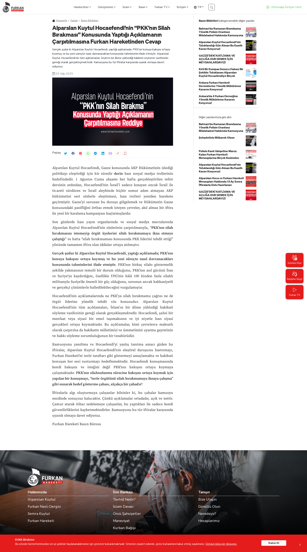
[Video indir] (125, 153)
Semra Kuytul (39, 513)
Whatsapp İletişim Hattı (286, 7)
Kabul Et (273, 543)
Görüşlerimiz (105, 7)
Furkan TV (161, 7)
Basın (142, 7)
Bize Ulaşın (207, 499)
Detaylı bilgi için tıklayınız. (221, 544)
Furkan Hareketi (41, 520)
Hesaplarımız (209, 520)
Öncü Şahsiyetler (127, 513)
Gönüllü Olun (209, 506)
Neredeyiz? (207, 513)
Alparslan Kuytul (42, 499)
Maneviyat (121, 520)
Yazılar (74, 20)
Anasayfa (61, 20)
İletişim (181, 7)
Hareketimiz (81, 7)
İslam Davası (123, 506)
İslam (126, 7)
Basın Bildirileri (89, 20)
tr (199, 7)
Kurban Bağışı (124, 527)
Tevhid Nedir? (124, 499)
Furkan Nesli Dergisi (44, 506)
